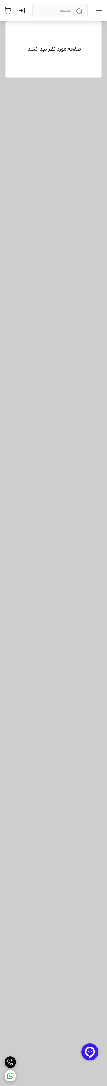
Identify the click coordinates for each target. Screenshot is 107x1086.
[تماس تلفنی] (10, 1062)
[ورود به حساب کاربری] (23, 10)
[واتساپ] (10, 1075)
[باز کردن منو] (97, 10)
